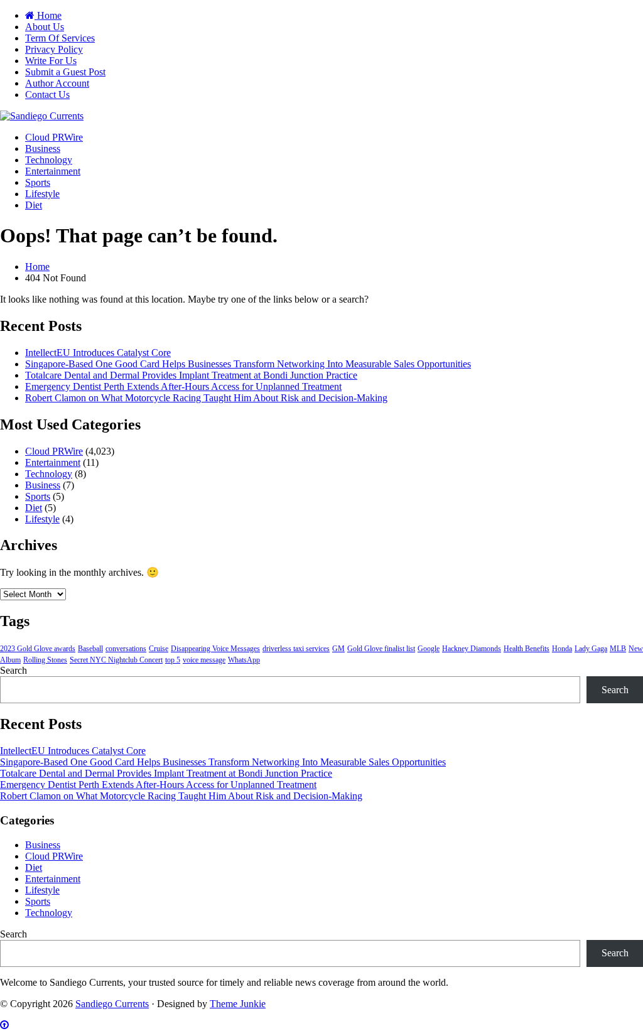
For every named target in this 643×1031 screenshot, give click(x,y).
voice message (204, 660)
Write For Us (51, 60)
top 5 (172, 660)
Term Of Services (60, 38)
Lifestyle (42, 193)
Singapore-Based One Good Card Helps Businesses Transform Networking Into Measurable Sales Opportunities (248, 364)
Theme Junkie (238, 1003)
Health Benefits (526, 648)
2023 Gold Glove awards (37, 648)
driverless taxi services (296, 648)
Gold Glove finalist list (381, 648)
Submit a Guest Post (65, 72)
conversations (125, 648)
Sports (37, 182)
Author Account (57, 83)
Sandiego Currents (112, 1003)
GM (338, 648)
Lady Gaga (591, 648)
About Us (44, 26)
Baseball (90, 648)
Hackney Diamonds (471, 648)
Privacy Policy (54, 49)
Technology (48, 159)
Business (42, 148)
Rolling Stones (45, 660)
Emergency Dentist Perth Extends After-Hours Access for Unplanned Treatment (183, 386)
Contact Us (47, 94)
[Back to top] (4, 1025)
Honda (562, 648)
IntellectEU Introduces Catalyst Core (98, 352)
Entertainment (52, 171)
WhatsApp (244, 660)
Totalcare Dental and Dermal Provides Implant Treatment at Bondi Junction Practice (191, 375)
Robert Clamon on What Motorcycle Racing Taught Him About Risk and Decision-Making (206, 397)
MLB (618, 648)
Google (429, 648)
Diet (33, 205)
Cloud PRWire (54, 137)
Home (48, 15)
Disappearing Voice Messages (215, 648)
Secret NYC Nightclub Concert (116, 660)
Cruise (158, 648)
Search (13, 670)
